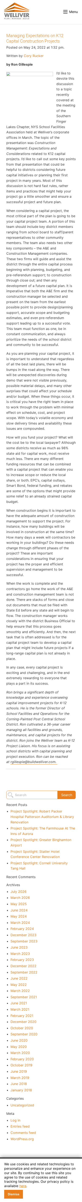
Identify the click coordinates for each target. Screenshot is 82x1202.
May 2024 (19, 916)
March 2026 (20, 898)
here (22, 1186)
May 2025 (19, 904)
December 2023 (23, 935)
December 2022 (23, 966)
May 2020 (19, 1047)
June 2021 (19, 1003)
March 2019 (20, 1078)
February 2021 (22, 1016)
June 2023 (19, 947)
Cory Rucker (34, 56)
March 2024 (20, 922)
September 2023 (24, 941)
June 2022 (19, 978)
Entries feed (20, 1126)
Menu (73, 11)
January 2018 (21, 1090)
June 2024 (19, 910)
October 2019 (21, 1065)
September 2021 (24, 997)
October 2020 (22, 1028)
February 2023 (22, 960)
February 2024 (22, 929)
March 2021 (20, 1009)
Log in (15, 1120)
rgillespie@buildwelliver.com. (34, 762)
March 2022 (20, 991)
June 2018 (19, 1084)
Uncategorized (22, 1105)
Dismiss (13, 1194)
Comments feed (23, 1133)
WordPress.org (22, 1139)
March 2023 (20, 953)
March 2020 (20, 1053)
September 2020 (24, 1034)
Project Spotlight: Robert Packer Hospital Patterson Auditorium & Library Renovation (42, 816)
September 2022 (24, 972)
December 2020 (23, 1022)
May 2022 (19, 985)
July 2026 (18, 891)
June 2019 (19, 1071)
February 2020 (22, 1059)
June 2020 (19, 1040)
